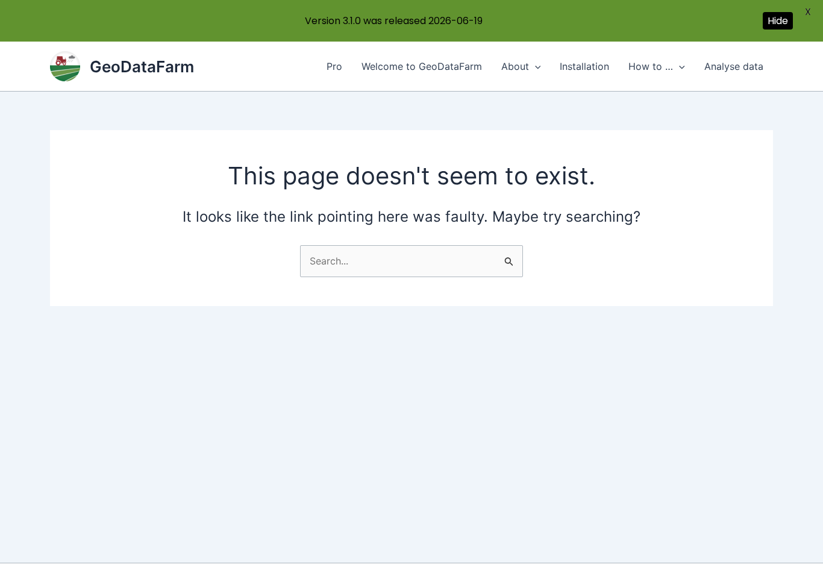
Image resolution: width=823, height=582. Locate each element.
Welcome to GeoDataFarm (421, 66)
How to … (650, 66)
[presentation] (535, 66)
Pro (334, 66)
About (515, 66)
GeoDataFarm (142, 66)
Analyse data (733, 66)
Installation (584, 66)
